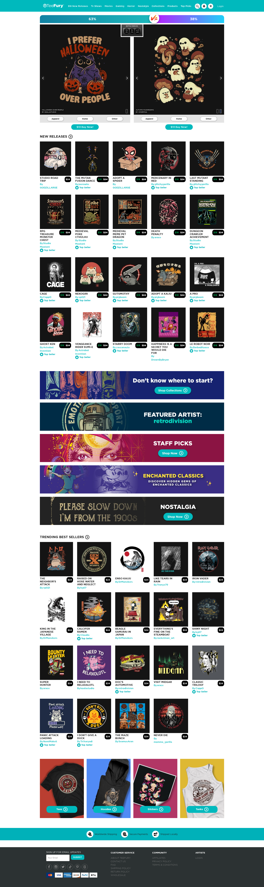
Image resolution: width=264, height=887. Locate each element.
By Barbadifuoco (199, 347)
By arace (156, 237)
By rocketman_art (164, 638)
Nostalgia (143, 6)
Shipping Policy (121, 868)
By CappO (45, 297)
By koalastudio (85, 688)
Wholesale (118, 875)
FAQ (113, 865)
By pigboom (120, 297)
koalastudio (50, 112)
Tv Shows (96, 6)
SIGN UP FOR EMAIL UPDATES (63, 852)
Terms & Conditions (165, 865)
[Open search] (197, 6)
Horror (131, 6)
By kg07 (81, 588)
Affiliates (158, 858)
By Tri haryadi (85, 741)
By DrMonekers (124, 582)
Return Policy (120, 872)
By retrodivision (201, 582)
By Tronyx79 (161, 585)
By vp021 (80, 297)
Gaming (120, 6)
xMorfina (142, 112)
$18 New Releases (78, 6)
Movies (109, 6)
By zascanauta (121, 347)
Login (220, 6)
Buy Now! (85, 127)
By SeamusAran (124, 741)
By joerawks (82, 184)
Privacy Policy (161, 861)
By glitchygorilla (160, 184)
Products (172, 6)
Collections (158, 6)
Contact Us (118, 861)
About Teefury (120, 858)
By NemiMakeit (48, 741)
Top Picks (186, 6)
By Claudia (83, 635)
